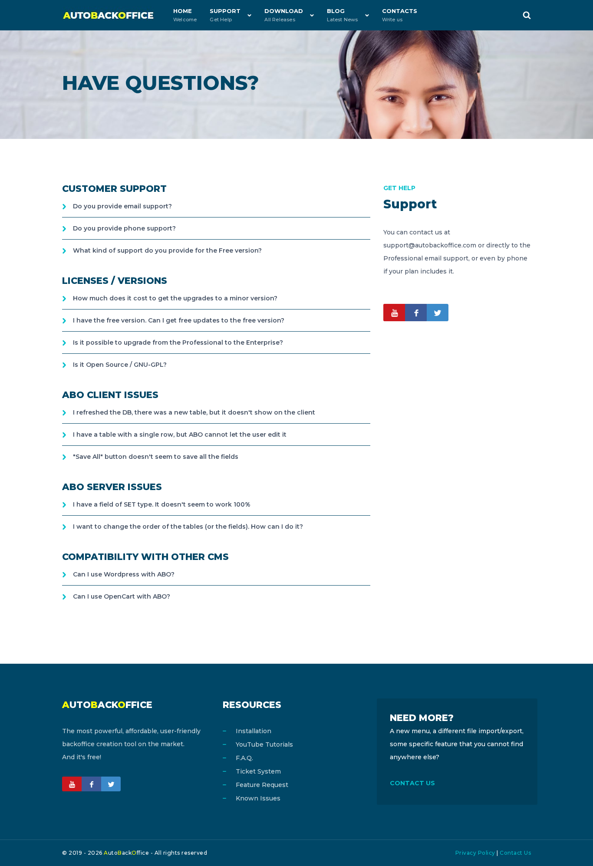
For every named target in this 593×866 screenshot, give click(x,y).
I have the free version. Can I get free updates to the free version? (178, 320)
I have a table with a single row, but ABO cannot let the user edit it (180, 434)
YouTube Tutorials (264, 744)
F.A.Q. (244, 758)
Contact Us (515, 853)
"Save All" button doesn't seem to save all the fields (155, 457)
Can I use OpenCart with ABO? (121, 596)
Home (185, 15)
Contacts (399, 15)
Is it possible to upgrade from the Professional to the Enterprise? (178, 342)
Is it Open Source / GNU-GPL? (120, 365)
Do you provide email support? (122, 206)
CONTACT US (412, 783)
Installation (253, 731)
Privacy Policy (475, 853)
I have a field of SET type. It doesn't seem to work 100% (161, 504)
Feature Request (262, 785)
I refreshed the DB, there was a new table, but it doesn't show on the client (194, 412)
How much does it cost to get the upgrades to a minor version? (175, 298)
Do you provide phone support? (124, 228)
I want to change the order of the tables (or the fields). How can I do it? (188, 526)
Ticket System (258, 771)
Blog (342, 15)
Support (225, 15)
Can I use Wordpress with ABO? (124, 574)
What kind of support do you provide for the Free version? (167, 250)
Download (283, 15)
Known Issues (258, 798)
